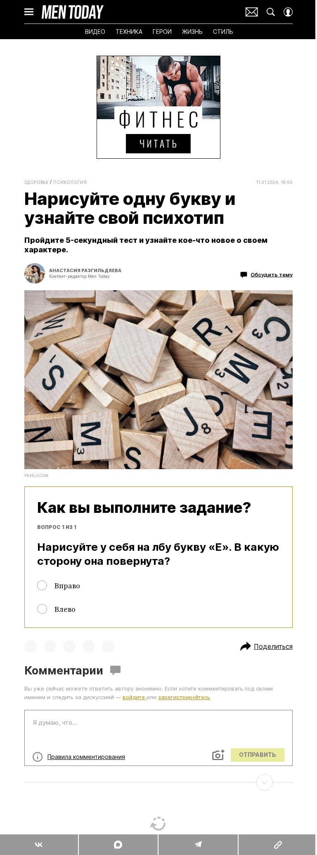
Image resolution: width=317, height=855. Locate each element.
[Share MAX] (118, 844)
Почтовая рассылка (252, 11)
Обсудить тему (272, 274)
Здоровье (36, 182)
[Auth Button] (288, 11)
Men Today (73, 12)
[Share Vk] (39, 844)
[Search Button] (270, 11)
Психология (70, 182)
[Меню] (28, 11)
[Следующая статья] (158, 782)
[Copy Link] (277, 844)
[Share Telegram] (198, 844)
